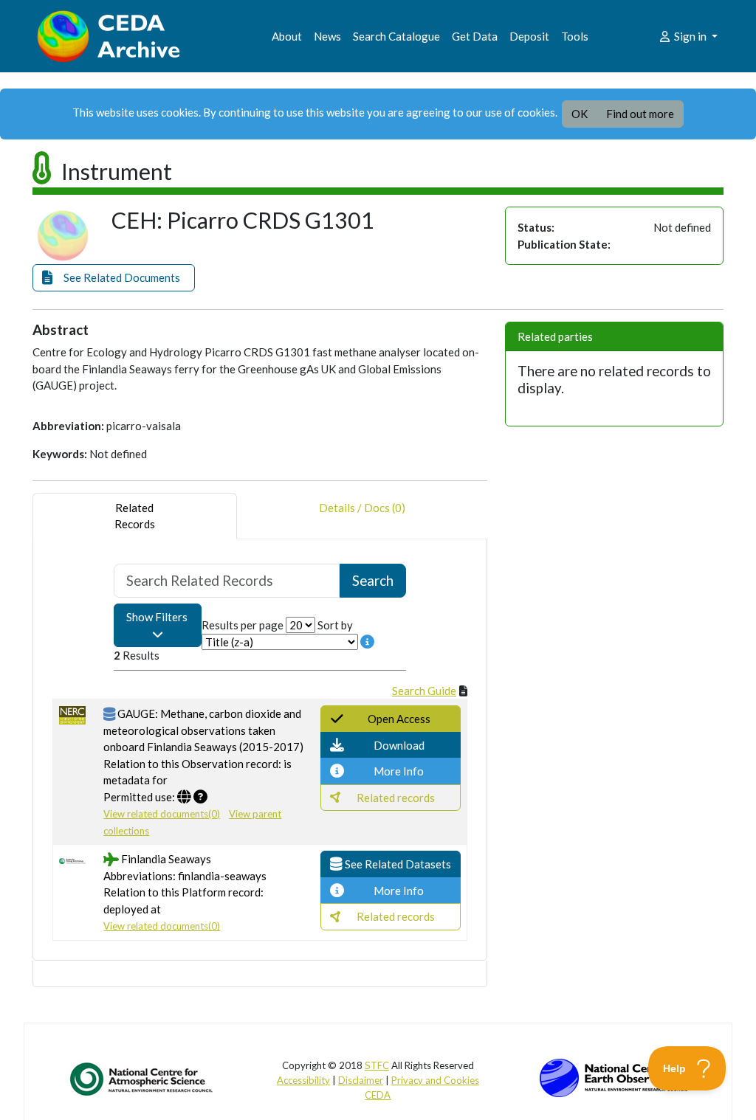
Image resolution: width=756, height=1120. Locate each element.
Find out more (640, 113)
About (287, 36)
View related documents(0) (161, 814)
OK (579, 113)
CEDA (378, 1095)
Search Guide (424, 690)
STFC (377, 1065)
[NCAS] (142, 1078)
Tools (574, 36)
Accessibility (303, 1080)
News (327, 36)
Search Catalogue (396, 36)
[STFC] (613, 1076)
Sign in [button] (690, 36)
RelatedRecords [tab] (134, 516)
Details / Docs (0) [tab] (362, 507)
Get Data (475, 36)
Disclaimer (360, 1080)
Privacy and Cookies (435, 1080)
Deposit (529, 36)
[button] (113, 277)
